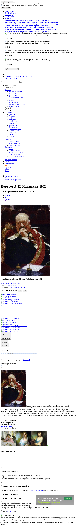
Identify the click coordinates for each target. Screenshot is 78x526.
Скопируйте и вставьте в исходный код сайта (16, 504)
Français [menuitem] (24, 76)
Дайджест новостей (12, 69)
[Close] (21, 82)
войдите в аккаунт (36, 490)
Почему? (26, 360)
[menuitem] (35, 76)
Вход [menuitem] (6, 78)
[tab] (8, 195)
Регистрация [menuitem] (13, 78)
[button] (10, 11)
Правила (18, 522)
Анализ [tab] (7, 201)
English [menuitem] (13, 76)
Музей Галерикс (10, 86)
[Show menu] (14, 2)
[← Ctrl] (11, 303)
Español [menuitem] (19, 76)
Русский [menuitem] (8, 76)
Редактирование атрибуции (10, 283)
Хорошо (67, 498)
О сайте (15, 520)
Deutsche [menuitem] (31, 76)
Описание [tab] (9, 199)
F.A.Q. (9, 520)
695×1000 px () (14, 285)
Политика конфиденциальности (54, 522)
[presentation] (41, 203)
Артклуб (11, 109)
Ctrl (20, 290)
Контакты (21, 520)
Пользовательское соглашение (32, 522)
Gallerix (9, 511)
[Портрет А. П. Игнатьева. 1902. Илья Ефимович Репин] (25, 275)
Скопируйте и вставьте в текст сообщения (15, 508)
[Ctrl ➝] (10, 318)
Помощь (4, 520)
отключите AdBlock (8, 426)
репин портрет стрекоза (9, 364)
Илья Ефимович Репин (17, 287)
